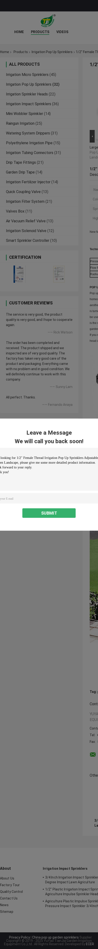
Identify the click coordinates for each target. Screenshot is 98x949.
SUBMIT (49, 512)
